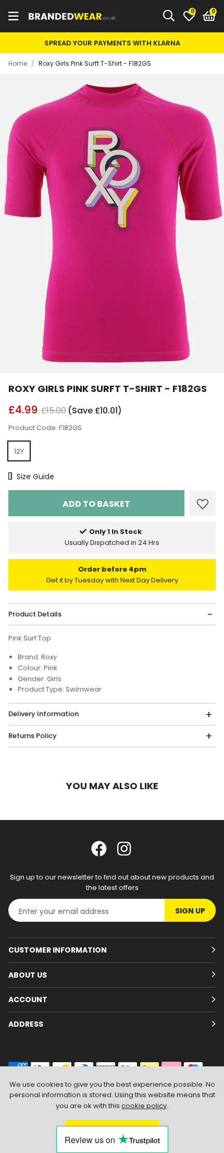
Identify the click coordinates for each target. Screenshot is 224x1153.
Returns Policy (32, 736)
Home (17, 63)
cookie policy (144, 1106)
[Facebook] (99, 849)
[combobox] (169, 16)
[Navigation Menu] (13, 16)
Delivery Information (43, 714)
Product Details (34, 614)
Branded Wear (72, 16)
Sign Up (190, 911)
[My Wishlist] (189, 16)
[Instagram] (125, 849)
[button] (209, 16)
